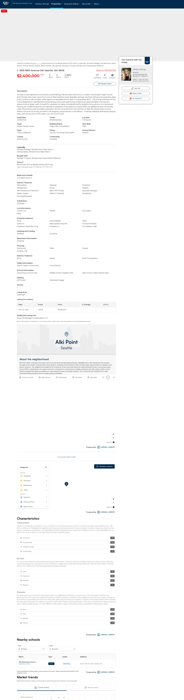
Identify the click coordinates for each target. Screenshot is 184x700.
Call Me (137, 88)
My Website (137, 98)
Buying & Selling (72, 6)
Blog (97, 6)
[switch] (97, 77)
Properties (57, 6)
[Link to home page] (6, 4)
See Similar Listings (105, 83)
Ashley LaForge (42, 4)
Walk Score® (70, 457)
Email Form (136, 93)
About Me (87, 6)
